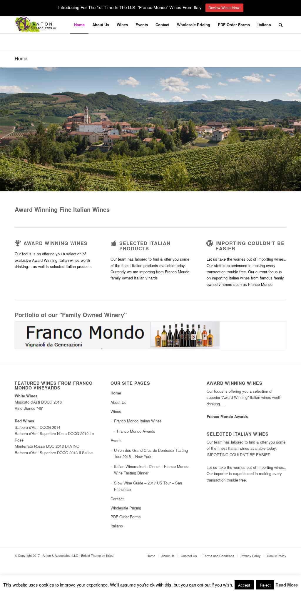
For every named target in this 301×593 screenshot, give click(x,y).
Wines (116, 411)
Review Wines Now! (224, 7)
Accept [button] (244, 585)
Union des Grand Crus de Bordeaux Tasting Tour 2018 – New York (151, 453)
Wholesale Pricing (126, 508)
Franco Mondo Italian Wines (138, 421)
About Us (118, 402)
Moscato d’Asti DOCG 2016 (38, 402)
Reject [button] (265, 585)
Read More (286, 585)
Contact (117, 499)
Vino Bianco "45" (29, 408)
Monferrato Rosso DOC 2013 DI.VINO (47, 446)
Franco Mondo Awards (136, 431)
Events (117, 440)
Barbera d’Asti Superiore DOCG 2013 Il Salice (54, 452)
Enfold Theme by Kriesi (97, 555)
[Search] (280, 24)
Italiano (264, 24)
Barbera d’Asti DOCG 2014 (37, 427)
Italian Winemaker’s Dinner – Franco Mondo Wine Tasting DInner (151, 469)
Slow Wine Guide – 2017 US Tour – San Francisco (148, 486)
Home (21, 58)
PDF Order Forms (126, 516)
